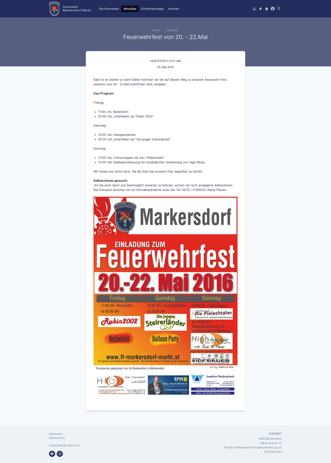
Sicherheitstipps (152, 9)
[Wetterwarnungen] (260, 9)
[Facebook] (273, 9)
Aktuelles (130, 9)
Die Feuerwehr (109, 9)
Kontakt (173, 9)
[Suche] (279, 9)
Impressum (55, 433)
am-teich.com (71, 445)
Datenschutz (57, 437)
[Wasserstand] (254, 9)
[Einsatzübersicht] (267, 9)
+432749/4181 (272, 451)
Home (156, 30)
